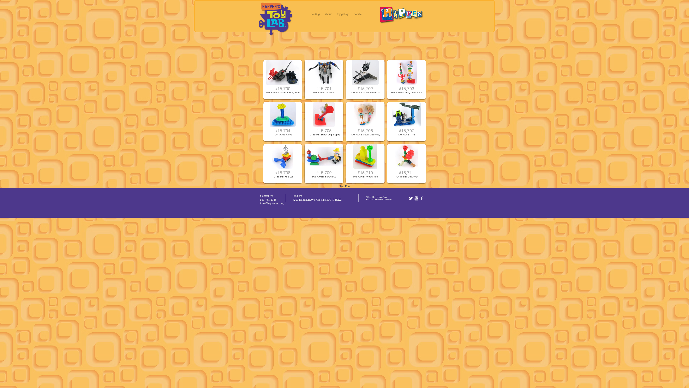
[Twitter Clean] (411, 198)
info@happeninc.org (271, 203)
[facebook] (422, 198)
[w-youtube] (416, 198)
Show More (344, 186)
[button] (282, 79)
